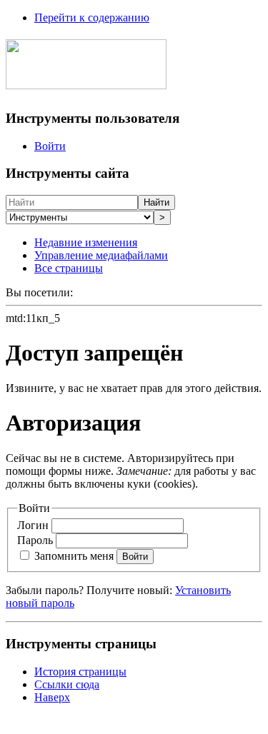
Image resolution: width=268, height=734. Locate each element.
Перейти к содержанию (91, 17)
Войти (50, 146)
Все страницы (68, 268)
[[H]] (86, 81)
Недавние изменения (85, 242)
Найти (156, 202)
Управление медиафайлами (101, 255)
